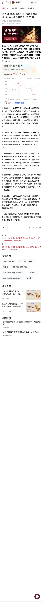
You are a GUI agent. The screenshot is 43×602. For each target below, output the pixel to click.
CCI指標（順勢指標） (20, 267)
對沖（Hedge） (9, 261)
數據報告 (5, 8)
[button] (37, 596)
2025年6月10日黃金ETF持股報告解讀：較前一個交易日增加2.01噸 (12, 292)
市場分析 (13, 8)
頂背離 (5, 267)
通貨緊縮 (33, 273)
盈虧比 (29, 278)
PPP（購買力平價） (26, 261)
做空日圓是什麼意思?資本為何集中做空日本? (21, 332)
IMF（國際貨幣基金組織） (12, 278)
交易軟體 (31, 8)
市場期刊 (22, 8)
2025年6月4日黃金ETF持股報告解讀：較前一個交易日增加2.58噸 (12, 305)
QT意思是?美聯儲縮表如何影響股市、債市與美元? (22, 323)
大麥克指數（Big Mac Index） (14, 273)
